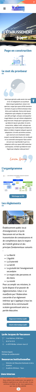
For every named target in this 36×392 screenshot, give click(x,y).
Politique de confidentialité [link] (10, 354)
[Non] (32, 385)
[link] (33, 100)
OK (19, 389)
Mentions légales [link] (7, 352)
